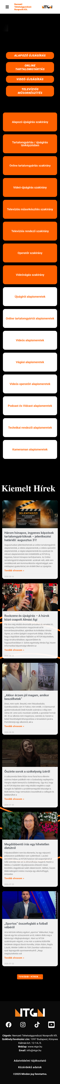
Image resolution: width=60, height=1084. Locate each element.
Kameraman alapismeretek (30, 449)
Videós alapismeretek (30, 340)
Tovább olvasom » (14, 570)
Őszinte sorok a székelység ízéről (27, 771)
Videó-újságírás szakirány (30, 187)
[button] (7, 7)
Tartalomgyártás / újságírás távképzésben (30, 144)
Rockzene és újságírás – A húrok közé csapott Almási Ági (26, 617)
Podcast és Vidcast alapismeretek (30, 406)
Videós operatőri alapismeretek (30, 384)
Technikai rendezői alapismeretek (30, 427)
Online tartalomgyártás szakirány (30, 165)
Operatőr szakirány (30, 253)
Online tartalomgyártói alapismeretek (30, 318)
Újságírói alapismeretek (30, 296)
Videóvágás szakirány (30, 275)
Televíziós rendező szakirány (30, 231)
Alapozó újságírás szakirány (30, 122)
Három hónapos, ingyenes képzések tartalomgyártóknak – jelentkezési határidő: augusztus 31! (29, 536)
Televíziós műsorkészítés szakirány (30, 209)
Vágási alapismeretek (30, 362)
